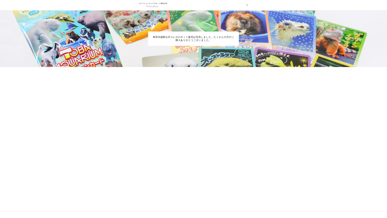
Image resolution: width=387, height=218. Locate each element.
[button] (247, 5)
